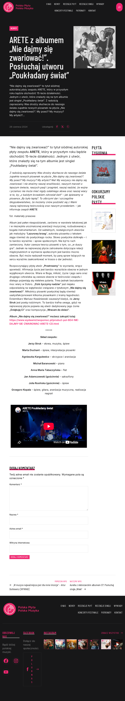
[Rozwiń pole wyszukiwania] (119, 7)
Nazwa (13, 514)
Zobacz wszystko (110, 632)
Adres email (16, 528)
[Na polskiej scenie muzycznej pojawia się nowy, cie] (83, 644)
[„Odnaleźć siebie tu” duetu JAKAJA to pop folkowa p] (72, 644)
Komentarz (15, 484)
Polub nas (32, 669)
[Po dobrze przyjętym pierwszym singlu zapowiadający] (49, 644)
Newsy (14, 28)
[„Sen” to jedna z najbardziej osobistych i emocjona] (60, 644)
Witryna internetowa (19, 542)
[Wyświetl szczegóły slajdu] (104, 252)
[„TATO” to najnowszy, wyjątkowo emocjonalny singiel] (106, 644)
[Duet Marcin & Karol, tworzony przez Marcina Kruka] (95, 644)
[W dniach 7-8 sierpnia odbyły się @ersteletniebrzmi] (117, 644)
